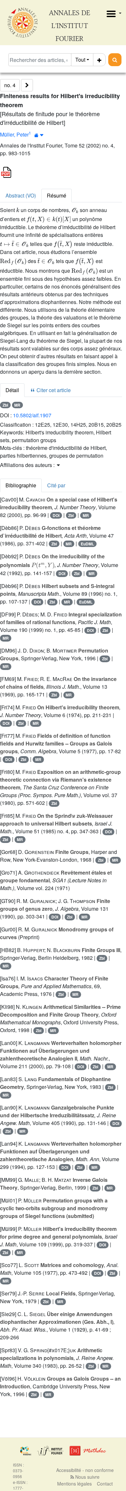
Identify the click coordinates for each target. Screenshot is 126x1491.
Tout (80, 59)
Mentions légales (74, 1483)
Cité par (56, 485)
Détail (12, 390)
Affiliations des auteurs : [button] (28, 465)
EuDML (87, 544)
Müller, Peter (14, 134)
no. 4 (10, 85)
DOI (56, 515)
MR (17, 405)
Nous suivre (87, 1477)
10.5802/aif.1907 (32, 415)
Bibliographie (20, 485)
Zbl (5, 405)
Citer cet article (53, 390)
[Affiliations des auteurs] (39, 135)
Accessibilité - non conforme (85, 1470)
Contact (105, 1483)
